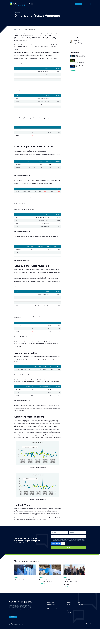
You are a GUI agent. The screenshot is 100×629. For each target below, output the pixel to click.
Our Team (69, 604)
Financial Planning (50, 602)
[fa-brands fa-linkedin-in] (88, 623)
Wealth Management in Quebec (53, 608)
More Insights (73, 70)
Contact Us (69, 612)
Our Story (68, 602)
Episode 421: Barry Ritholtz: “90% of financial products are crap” (80, 66)
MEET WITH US (78, 3)
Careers (68, 608)
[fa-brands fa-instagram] (90, 623)
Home (15, 29)
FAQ (67, 610)
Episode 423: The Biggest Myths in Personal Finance (80, 56)
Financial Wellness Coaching (52, 606)
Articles (20, 29)
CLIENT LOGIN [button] (86, 3)
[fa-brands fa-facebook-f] (86, 623)
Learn (70, 3)
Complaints (34, 623)
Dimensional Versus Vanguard (29, 29)
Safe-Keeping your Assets (71, 606)
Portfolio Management (51, 604)
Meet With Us (80, 604)
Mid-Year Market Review (20, 579)
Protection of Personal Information (25, 623)
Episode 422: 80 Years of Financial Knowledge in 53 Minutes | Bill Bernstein (80, 61)
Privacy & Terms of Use (13, 623)
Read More (41, 583)
